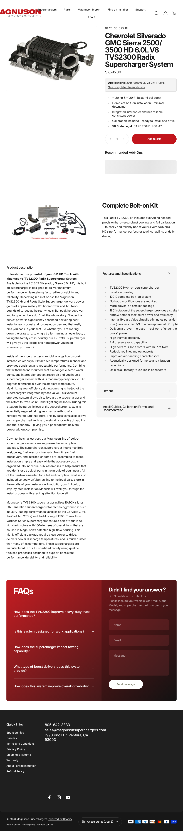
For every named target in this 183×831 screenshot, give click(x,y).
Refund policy (13, 824)
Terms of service (45, 824)
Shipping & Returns (18, 754)
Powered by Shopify (60, 818)
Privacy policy (28, 824)
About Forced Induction (21, 765)
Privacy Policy (15, 749)
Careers (11, 738)
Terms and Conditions (20, 743)
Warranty (12, 760)
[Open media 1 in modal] (52, 59)
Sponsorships (15, 732)
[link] (70, 737)
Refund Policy (15, 771)
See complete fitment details (126, 87)
